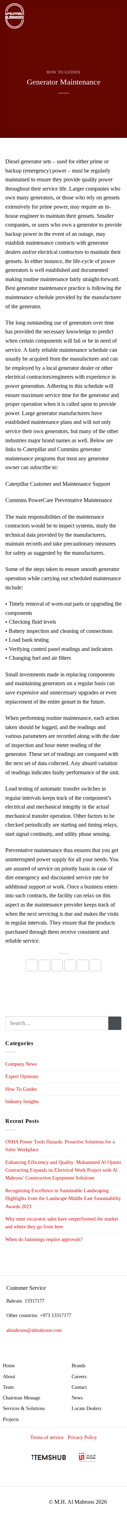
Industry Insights (22, 1101)
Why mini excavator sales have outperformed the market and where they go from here (61, 1222)
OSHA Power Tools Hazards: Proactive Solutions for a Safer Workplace (60, 1145)
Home (9, 1365)
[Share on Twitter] (57, 965)
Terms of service (47, 1437)
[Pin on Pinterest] (83, 965)
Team (8, 1387)
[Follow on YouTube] (115, 1480)
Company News (21, 1064)
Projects (11, 1419)
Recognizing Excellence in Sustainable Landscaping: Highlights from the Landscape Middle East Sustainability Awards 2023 (63, 1198)
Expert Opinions (21, 1076)
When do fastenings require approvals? (44, 1239)
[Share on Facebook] (44, 965)
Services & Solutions (24, 1408)
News (77, 1398)
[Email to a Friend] (70, 965)
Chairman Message (21, 1398)
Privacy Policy (82, 1437)
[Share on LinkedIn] (95, 965)
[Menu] (117, 15)
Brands (78, 1365)
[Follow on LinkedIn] (103, 1480)
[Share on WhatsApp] (31, 965)
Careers (79, 1376)
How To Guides (63, 72)
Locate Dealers (86, 1408)
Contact (79, 1387)
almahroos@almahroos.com (34, 1330)
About (9, 1376)
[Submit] (115, 1023)
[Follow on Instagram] (91, 1480)
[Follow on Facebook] (79, 1480)
